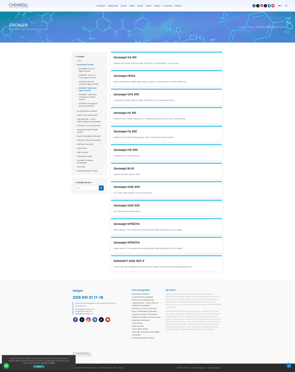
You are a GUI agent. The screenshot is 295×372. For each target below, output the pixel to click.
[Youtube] (107, 319)
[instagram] (88, 319)
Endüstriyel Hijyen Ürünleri (87, 171)
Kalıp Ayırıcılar (82, 152)
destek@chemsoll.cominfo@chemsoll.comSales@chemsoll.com (85, 311)
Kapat (38, 366)
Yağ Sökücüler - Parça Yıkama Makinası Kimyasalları (89, 120)
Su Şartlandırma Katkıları (87, 111)
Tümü (79, 60)
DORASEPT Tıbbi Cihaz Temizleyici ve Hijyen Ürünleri (88, 97)
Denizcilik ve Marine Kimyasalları (85, 161)
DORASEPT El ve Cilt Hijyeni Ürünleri (87, 69)
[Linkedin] (94, 319)
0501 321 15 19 (80, 306)
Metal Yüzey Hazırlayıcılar (87, 115)
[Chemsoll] (84, 354)
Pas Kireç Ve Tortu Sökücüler (88, 125)
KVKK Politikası (182, 368)
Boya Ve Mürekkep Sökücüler (89, 136)
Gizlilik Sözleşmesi (198, 368)
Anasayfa (242, 27)
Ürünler (251, 27)
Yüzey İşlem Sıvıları (84, 156)
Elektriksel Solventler (85, 144)
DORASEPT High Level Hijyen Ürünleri (271, 27)
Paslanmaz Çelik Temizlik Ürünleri (87, 130)
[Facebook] (75, 319)
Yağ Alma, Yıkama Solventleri (89, 140)
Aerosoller (81, 167)
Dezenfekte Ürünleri (85, 64)
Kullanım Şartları (214, 368)
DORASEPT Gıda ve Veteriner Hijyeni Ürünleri (89, 82)
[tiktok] (101, 319)
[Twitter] (82, 319)
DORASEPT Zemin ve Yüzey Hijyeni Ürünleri (87, 76)
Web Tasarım (118, 368)
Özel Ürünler (82, 148)
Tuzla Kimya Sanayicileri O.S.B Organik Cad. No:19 (95, 303)
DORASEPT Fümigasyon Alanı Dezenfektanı (88, 104)
